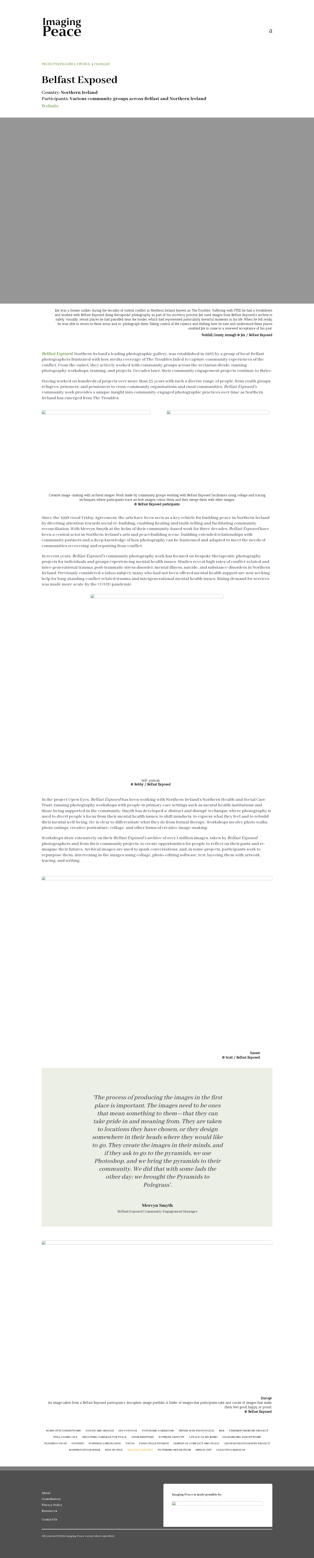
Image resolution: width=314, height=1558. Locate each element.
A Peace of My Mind (203, 1437)
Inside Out (203, 1450)
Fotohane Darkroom (158, 1431)
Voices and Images (99, 1431)
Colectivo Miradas (230, 1450)
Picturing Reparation (174, 1450)
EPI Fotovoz (128, 1431)
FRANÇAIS (102, 64)
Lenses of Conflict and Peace (196, 1443)
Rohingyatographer (84, 1450)
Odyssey (78, 1443)
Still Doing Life (65, 1437)
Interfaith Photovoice (196, 1431)
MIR (221, 1431)
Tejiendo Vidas (55, 1443)
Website (50, 106)
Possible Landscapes (105, 1443)
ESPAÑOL (83, 64)
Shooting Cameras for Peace (104, 1437)
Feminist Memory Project (248, 1431)
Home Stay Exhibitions (63, 1431)
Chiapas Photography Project (247, 1443)
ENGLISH (66, 64)
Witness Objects (171, 1437)
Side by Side (114, 1450)
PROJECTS (49, 64)
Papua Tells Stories (154, 1443)
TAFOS (129, 1443)
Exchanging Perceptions (241, 1437)
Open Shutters (142, 1437)
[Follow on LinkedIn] (251, 1537)
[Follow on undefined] (269, 1537)
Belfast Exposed (140, 1450)
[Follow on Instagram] (260, 1537)
